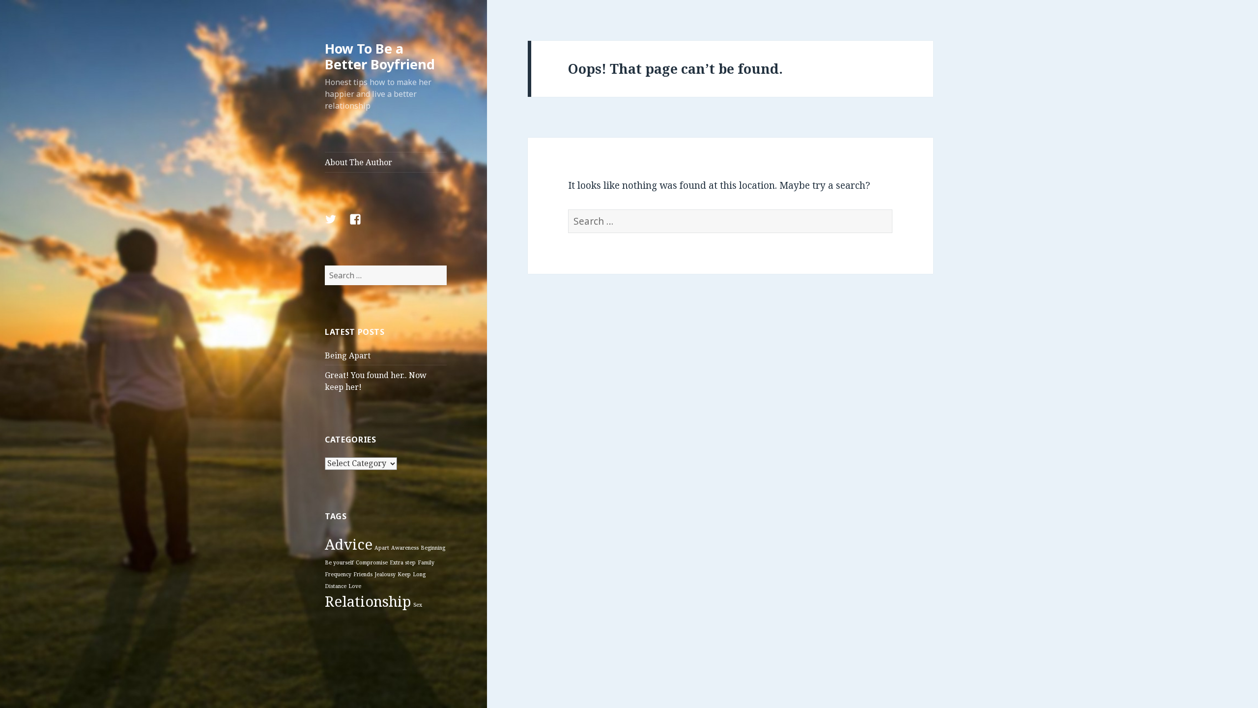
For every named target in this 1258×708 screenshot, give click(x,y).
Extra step (403, 562)
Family (426, 562)
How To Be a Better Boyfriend (380, 56)
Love (354, 586)
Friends (362, 574)
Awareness (405, 547)
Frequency (338, 574)
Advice (348, 544)
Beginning (433, 547)
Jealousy (385, 574)
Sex (417, 604)
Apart (381, 547)
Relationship (368, 601)
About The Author (358, 162)
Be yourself (339, 562)
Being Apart (348, 355)
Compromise (372, 562)
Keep (404, 574)
